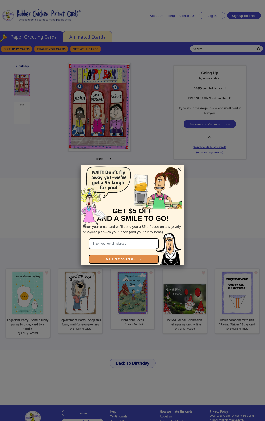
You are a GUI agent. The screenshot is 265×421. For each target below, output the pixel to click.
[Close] (179, 169)
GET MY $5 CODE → (124, 259)
